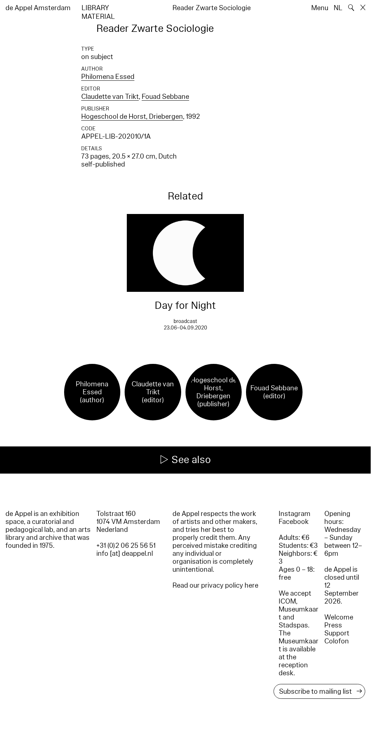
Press (333, 625)
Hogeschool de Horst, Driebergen (132, 116)
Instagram (294, 513)
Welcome (338, 617)
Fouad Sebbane (165, 96)
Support (336, 633)
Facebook (294, 521)
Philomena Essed (107, 76)
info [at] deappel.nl (124, 553)
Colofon (336, 641)
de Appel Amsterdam (38, 8)
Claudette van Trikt (110, 96)
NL (338, 8)
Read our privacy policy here (215, 585)
